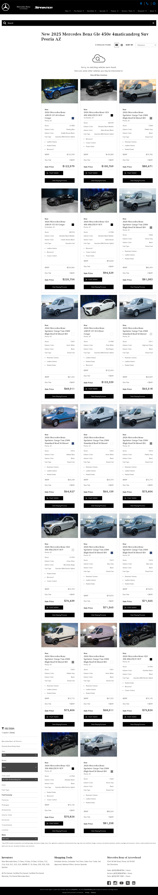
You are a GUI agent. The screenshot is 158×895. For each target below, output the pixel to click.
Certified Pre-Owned (20, 873)
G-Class (40, 861)
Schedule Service (60, 861)
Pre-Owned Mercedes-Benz (19, 876)
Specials (102, 11)
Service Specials (80, 864)
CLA (3, 864)
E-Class (27, 861)
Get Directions (112, 864)
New (66, 11)
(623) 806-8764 (118, 870)
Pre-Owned (78, 11)
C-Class (21, 861)
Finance (113, 11)
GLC (11, 864)
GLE (15, 864)
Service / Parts (127, 11)
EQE (39, 864)
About (152, 11)
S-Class (34, 861)
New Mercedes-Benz (9, 861)
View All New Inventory (98, 75)
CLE (45, 861)
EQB (47, 864)
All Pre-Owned (7, 873)
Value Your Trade (90, 861)
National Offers (68, 864)
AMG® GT (26, 864)
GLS (19, 864)
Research (141, 11)
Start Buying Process (59, 180)
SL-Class (34, 864)
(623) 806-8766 (120, 873)
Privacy (87, 892)
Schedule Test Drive (75, 861)
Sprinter (5, 867)
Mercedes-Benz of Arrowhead (124, 857)
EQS (43, 864)
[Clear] (12, 733)
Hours (128, 870)
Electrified (90, 11)
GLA (7, 864)
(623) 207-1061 (118, 876)
